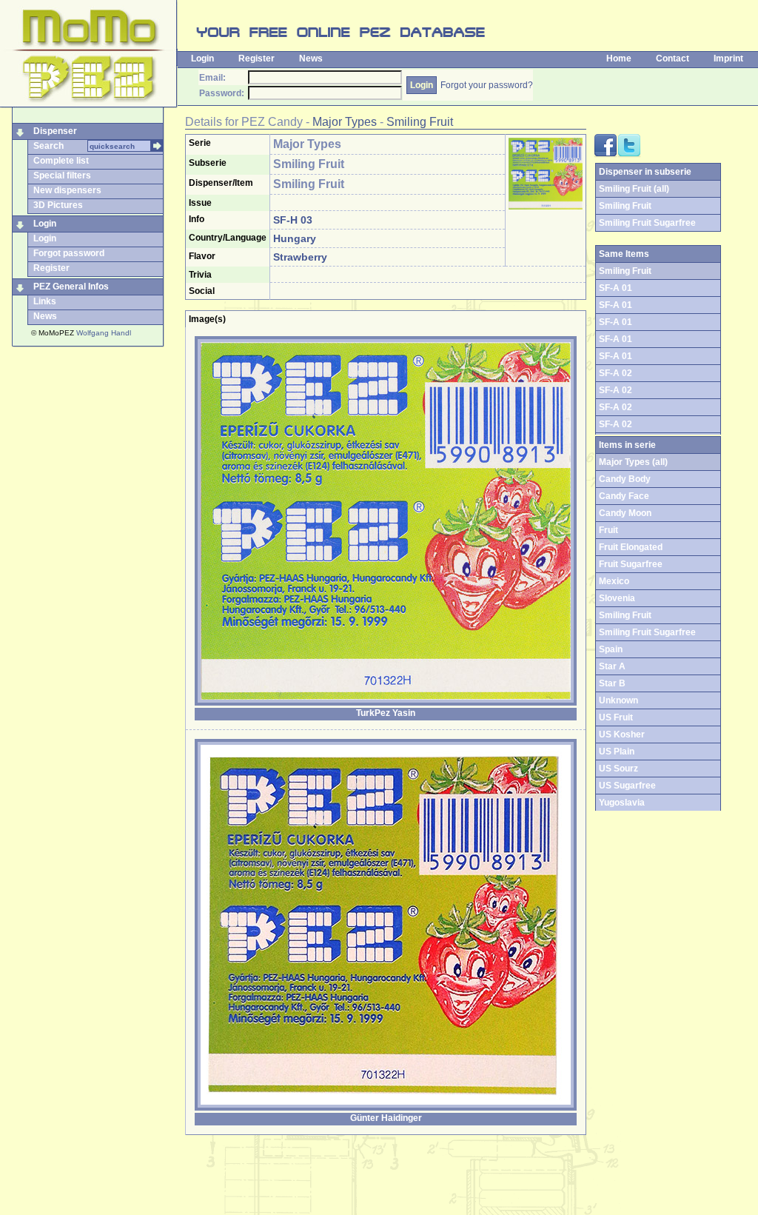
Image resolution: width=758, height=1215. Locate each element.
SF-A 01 (615, 288)
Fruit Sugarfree (631, 564)
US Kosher (622, 734)
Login (202, 58)
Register (256, 58)
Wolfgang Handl (103, 333)
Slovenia (617, 598)
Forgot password (68, 253)
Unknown (618, 700)
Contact (672, 58)
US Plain (616, 751)
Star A (612, 666)
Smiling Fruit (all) (634, 189)
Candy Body (625, 479)
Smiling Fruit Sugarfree (647, 223)
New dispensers (67, 190)
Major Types (344, 122)
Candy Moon (625, 513)
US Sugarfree (627, 785)
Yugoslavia (622, 802)
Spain (611, 649)
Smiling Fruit (419, 122)
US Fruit (616, 717)
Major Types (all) (633, 462)
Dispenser (55, 131)
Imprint (728, 58)
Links (44, 301)
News (311, 58)
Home (618, 58)
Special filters (62, 175)
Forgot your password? (486, 85)
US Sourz (618, 768)
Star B (612, 683)
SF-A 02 (615, 373)
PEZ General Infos (71, 286)
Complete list (61, 160)
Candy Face (624, 496)
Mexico (614, 581)
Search (48, 146)
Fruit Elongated (631, 547)
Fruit (608, 530)
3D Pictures (58, 205)
